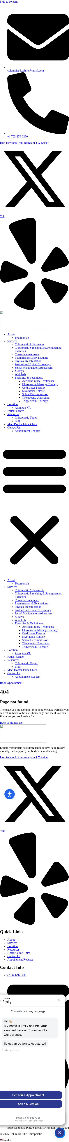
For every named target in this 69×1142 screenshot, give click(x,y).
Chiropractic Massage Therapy (40, 384)
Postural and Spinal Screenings (33, 364)
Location (12, 404)
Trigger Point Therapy (35, 400)
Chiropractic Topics (26, 417)
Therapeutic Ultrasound (35, 397)
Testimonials (22, 337)
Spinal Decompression (35, 394)
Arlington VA (23, 407)
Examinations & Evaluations (31, 357)
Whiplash (20, 374)
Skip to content (8, 1)
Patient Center (15, 410)
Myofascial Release (33, 390)
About (11, 334)
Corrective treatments (27, 354)
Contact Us (13, 427)
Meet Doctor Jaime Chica (22, 424)
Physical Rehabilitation (28, 361)
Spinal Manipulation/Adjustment (33, 367)
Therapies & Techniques (29, 377)
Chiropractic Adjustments (29, 344)
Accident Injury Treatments (38, 381)
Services (12, 341)
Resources (13, 414)
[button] (34, 506)
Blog (17, 420)
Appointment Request (27, 430)
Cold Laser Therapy (33, 387)
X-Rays (19, 371)
